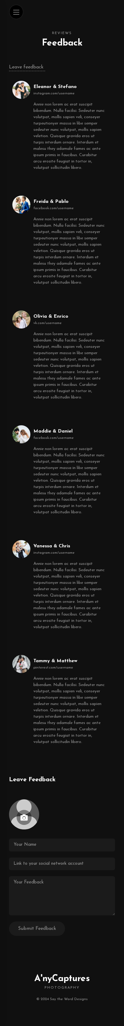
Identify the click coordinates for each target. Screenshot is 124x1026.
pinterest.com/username (53, 667)
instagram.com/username (54, 93)
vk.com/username (47, 323)
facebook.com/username (53, 208)
